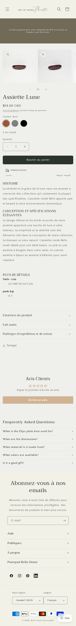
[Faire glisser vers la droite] (46, 89)
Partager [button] (12, 345)
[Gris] (15, 123)
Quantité (7, 139)
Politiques (14, 543)
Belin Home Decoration (42, 620)
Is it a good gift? (38, 462)
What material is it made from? (38, 447)
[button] (7, 9)
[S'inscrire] (64, 520)
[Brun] (6, 123)
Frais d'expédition (11, 111)
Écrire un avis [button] (38, 400)
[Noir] (23, 123)
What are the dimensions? (38, 439)
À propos (13, 553)
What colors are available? (38, 455)
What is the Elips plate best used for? (38, 431)
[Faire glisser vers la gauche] (30, 89)
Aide (10, 534)
